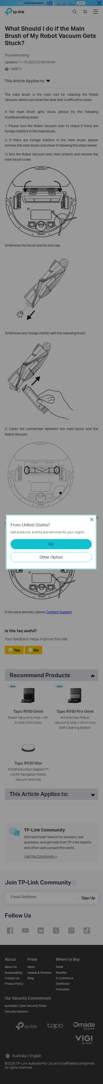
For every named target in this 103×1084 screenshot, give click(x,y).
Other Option (51, 557)
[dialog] (51, 542)
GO (51, 544)
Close (92, 519)
